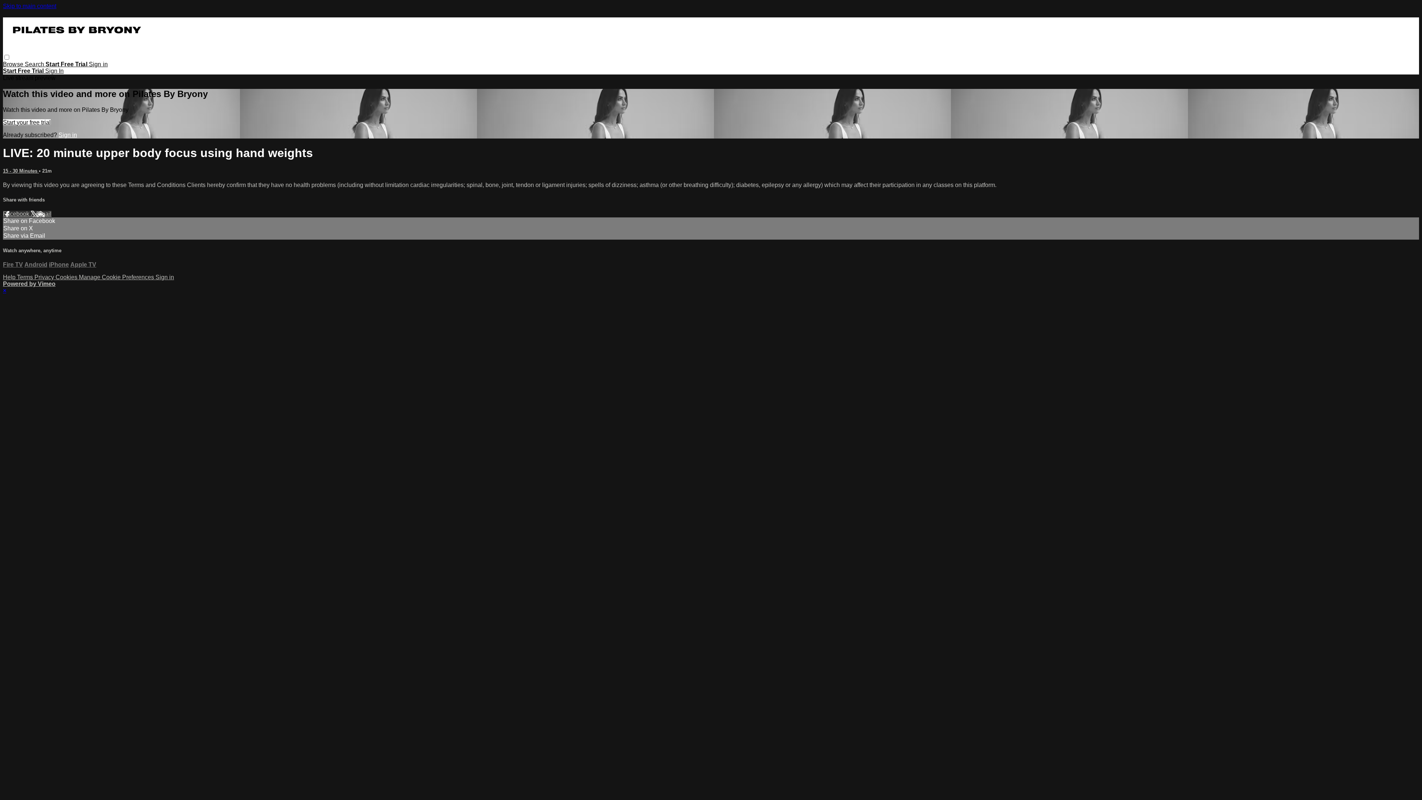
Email (43, 214)
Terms (25, 277)
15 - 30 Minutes (21, 171)
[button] (6, 57)
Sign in (98, 64)
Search (35, 64)
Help (10, 277)
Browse (14, 64)
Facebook (17, 214)
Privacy (45, 277)
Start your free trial (27, 122)
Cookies (67, 277)
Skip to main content (29, 6)
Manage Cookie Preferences (117, 277)
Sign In (54, 71)
